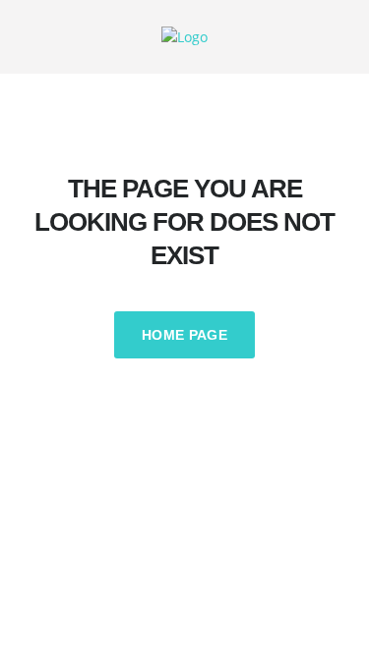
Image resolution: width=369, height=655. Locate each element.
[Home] (184, 36)
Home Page (184, 335)
